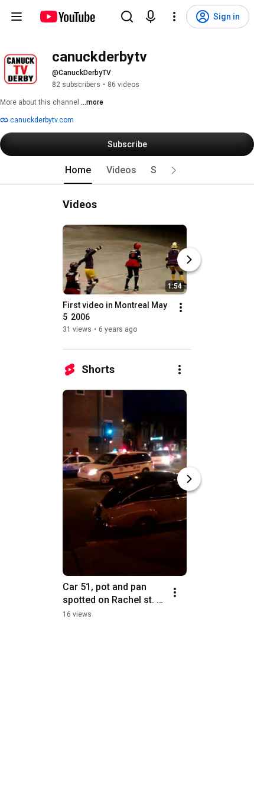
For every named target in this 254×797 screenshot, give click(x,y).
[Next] (189, 259)
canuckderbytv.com (41, 120)
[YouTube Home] (67, 16)
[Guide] (16, 16)
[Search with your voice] (150, 16)
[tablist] (127, 170)
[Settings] (174, 16)
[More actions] (181, 307)
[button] (173, 170)
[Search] (127, 16)
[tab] (78, 170)
